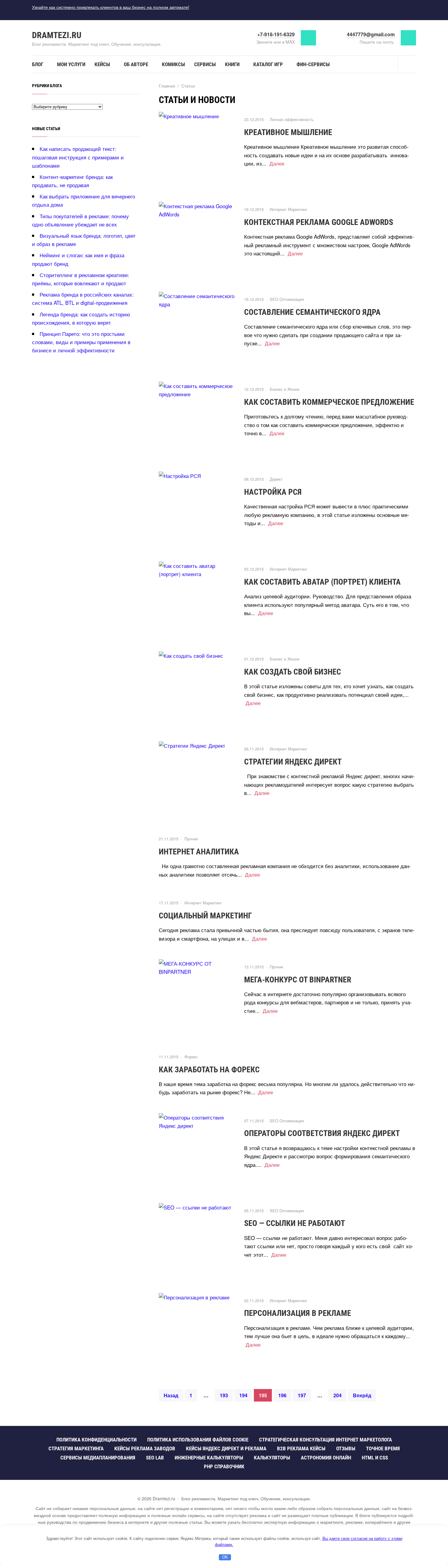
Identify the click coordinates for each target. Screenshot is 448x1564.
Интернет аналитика (199, 851)
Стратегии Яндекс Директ (293, 761)
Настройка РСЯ (273, 492)
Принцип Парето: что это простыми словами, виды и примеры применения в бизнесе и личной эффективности (81, 342)
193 (224, 1395)
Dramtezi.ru (56, 35)
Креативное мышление (288, 132)
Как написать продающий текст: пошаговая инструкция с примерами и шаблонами (78, 157)
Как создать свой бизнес (292, 671)
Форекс (191, 1057)
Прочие (191, 839)
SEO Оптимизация (287, 299)
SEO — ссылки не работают (294, 1223)
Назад (171, 1395)
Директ (276, 479)
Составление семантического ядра (312, 312)
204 (337, 1395)
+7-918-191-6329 (276, 34)
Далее (276, 163)
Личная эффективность (292, 119)
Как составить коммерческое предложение (329, 402)
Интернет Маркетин (288, 209)
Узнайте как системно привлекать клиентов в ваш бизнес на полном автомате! (110, 7)
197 (302, 1395)
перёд (362, 1395)
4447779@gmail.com (371, 34)
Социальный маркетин (205, 915)
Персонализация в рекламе (297, 1313)
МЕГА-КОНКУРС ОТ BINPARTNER (297, 979)
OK (225, 1557)
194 (243, 1395)
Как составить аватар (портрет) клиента (322, 581)
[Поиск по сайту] (407, 64)
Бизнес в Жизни (284, 389)
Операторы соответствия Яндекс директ (322, 1133)
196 (282, 1395)
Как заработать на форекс (209, 1069)
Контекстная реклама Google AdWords (318, 222)
